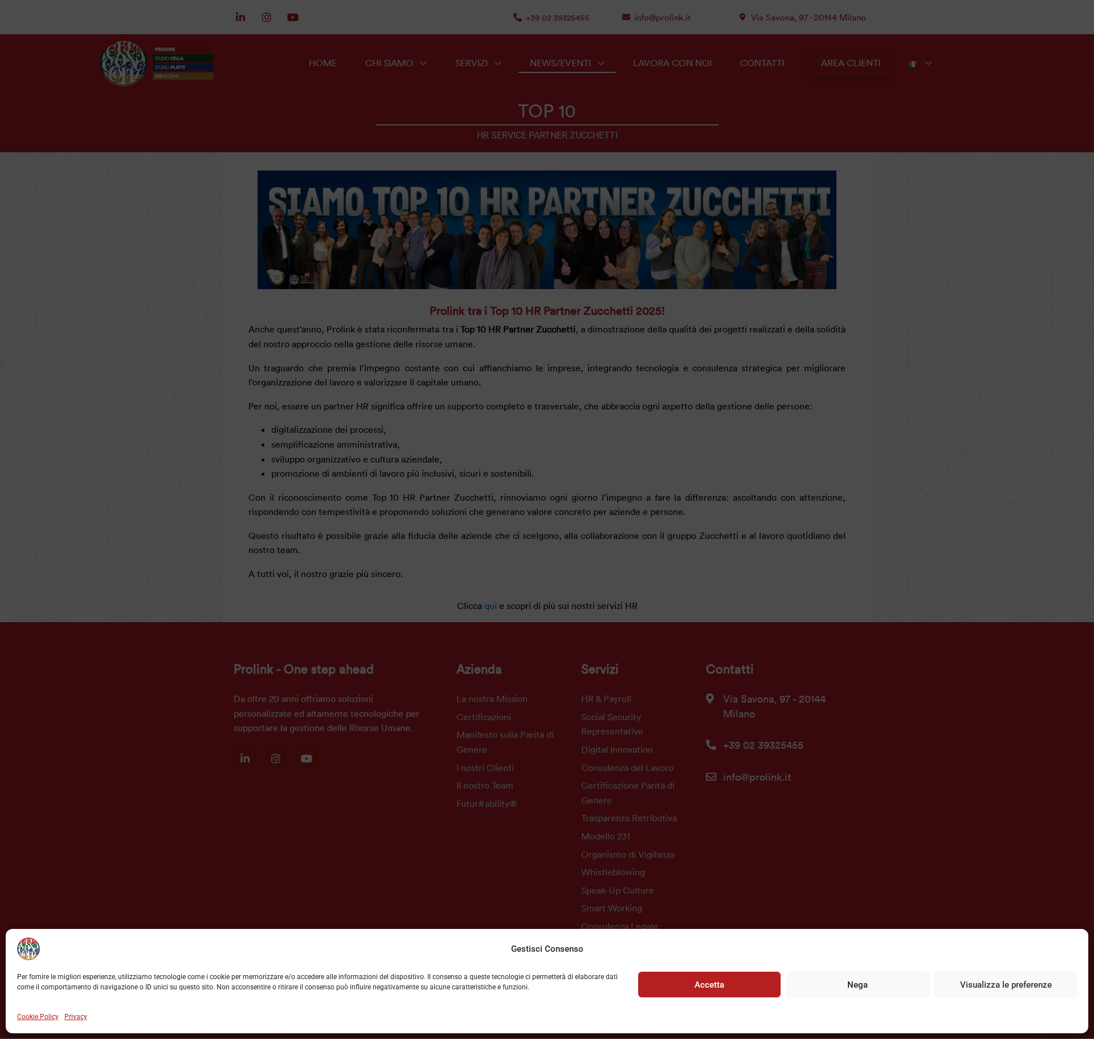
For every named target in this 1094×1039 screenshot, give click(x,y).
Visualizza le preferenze (1006, 985)
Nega (857, 985)
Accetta (709, 985)
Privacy (75, 1017)
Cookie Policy (38, 1017)
